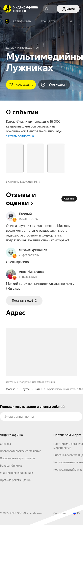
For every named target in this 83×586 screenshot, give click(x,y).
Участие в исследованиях (16, 533)
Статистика (59, 574)
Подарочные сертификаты (17, 519)
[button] (68, 21)
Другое (25, 449)
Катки (38, 449)
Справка (5, 504)
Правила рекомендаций (15, 541)
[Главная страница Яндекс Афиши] (7, 9)
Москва (10, 449)
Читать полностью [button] (20, 136)
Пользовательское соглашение (20, 512)
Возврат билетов (11, 526)
